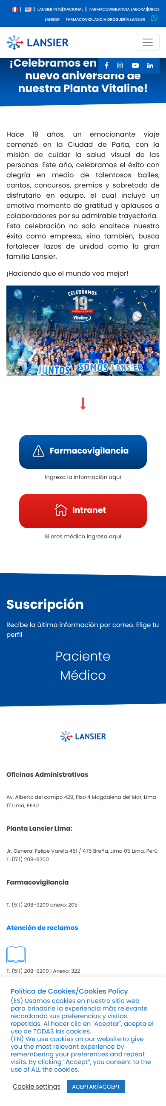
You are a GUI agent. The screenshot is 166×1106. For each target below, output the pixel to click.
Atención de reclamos (42, 928)
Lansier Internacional (60, 9)
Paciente (82, 656)
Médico (83, 675)
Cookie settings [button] (36, 1087)
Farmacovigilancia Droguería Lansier (105, 19)
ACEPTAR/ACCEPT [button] (96, 1087)
